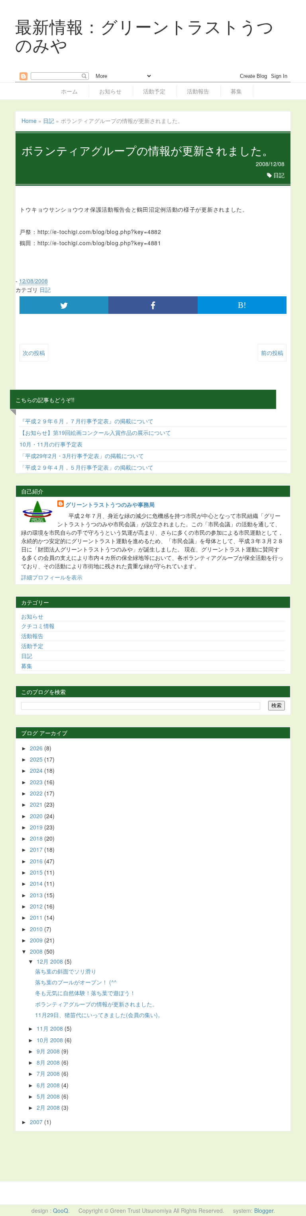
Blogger (263, 1210)
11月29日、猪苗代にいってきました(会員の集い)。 (99, 1015)
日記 (48, 121)
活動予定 (154, 91)
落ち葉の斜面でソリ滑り (65, 971)
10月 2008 (51, 1040)
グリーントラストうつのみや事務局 (110, 504)
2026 (37, 748)
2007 (37, 1122)
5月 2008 (49, 1096)
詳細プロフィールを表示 (51, 577)
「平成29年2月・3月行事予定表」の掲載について (82, 456)
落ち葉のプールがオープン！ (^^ (76, 982)
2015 (37, 872)
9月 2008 (49, 1051)
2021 (37, 804)
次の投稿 (34, 353)
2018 (37, 838)
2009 (37, 940)
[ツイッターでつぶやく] (64, 305)
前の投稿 (272, 353)
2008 (37, 951)
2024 (37, 770)
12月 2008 (51, 961)
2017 (37, 849)
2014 (37, 883)
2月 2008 (49, 1107)
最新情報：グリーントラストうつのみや (144, 35)
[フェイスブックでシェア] (152, 305)
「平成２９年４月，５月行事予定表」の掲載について (86, 467)
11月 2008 (51, 1028)
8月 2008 (49, 1062)
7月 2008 (49, 1073)
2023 (37, 782)
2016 (37, 861)
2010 (37, 929)
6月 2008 (49, 1085)
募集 (236, 91)
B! (242, 305)
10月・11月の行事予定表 (51, 444)
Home (29, 121)
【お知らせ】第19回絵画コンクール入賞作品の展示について (95, 432)
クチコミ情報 (38, 626)
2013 (37, 895)
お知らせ (110, 91)
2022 (37, 793)
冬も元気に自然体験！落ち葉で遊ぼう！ (85, 993)
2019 (37, 827)
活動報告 (198, 91)
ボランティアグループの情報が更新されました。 (96, 1004)
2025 (37, 759)
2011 (37, 917)
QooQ (60, 1210)
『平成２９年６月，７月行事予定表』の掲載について (86, 421)
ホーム (69, 91)
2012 (37, 906)
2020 (37, 816)
